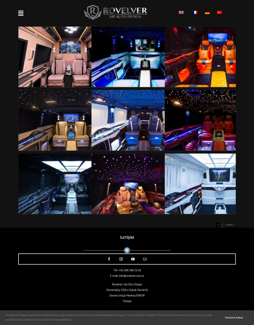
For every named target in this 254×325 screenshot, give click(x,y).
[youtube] (133, 259)
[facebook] (109, 259)
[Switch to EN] (181, 13)
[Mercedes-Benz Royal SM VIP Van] (145, 92)
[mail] (145, 259)
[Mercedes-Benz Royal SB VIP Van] (72, 92)
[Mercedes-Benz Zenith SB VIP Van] (145, 29)
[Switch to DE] (207, 13)
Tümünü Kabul (234, 317)
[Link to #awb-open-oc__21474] (35, 13)
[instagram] (121, 259)
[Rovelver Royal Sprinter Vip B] (72, 29)
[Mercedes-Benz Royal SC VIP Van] (145, 156)
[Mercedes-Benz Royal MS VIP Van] (72, 156)
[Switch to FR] (195, 13)
